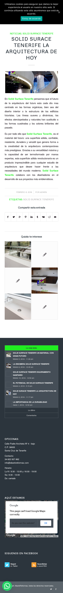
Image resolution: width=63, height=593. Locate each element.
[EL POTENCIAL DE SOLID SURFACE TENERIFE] (18, 281)
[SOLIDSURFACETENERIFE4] (31, 82)
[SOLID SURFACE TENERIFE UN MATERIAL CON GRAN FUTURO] (18, 254)
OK (45, 523)
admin (43, 192)
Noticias (15, 33)
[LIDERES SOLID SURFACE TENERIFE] (18, 307)
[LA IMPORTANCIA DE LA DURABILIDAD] (45, 307)
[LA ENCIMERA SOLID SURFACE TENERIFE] (45, 281)
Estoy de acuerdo (31, 18)
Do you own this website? (23, 523)
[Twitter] (51, 589)
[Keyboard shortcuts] (22, 536)
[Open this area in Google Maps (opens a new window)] (10, 535)
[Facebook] (55, 589)
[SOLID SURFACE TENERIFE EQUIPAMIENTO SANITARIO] (45, 254)
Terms (55, 536)
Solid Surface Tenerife (38, 33)
